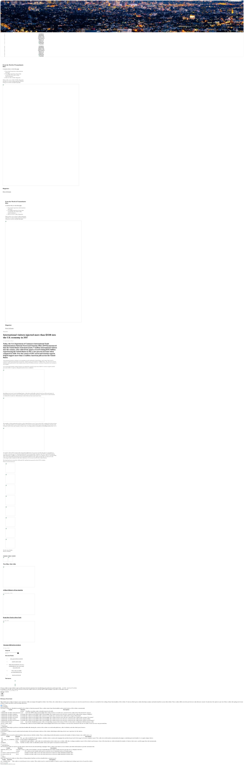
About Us (41, 39)
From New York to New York (12, 617)
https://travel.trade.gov (9, 461)
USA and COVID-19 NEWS (16, 658)
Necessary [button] (3, 704)
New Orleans (7, 192)
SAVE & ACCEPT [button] (4, 762)
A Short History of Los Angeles (13, 590)
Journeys (41, 34)
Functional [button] (3, 724)
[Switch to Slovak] (41, 43)
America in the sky (16, 675)
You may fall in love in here (12, 645)
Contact (41, 41)
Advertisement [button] (4, 744)
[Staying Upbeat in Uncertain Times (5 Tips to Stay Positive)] (10, 561)
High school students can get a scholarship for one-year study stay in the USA (16, 666)
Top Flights (41, 38)
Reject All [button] (15, 690)
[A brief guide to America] (5, 561)
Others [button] (2, 755)
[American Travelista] (6, 1)
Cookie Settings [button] (4, 690)
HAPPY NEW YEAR (16, 661)
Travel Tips (41, 36)
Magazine (41, 35)
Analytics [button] (3, 732)
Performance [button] (4, 728)
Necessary (4, 705)
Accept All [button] (10, 690)
